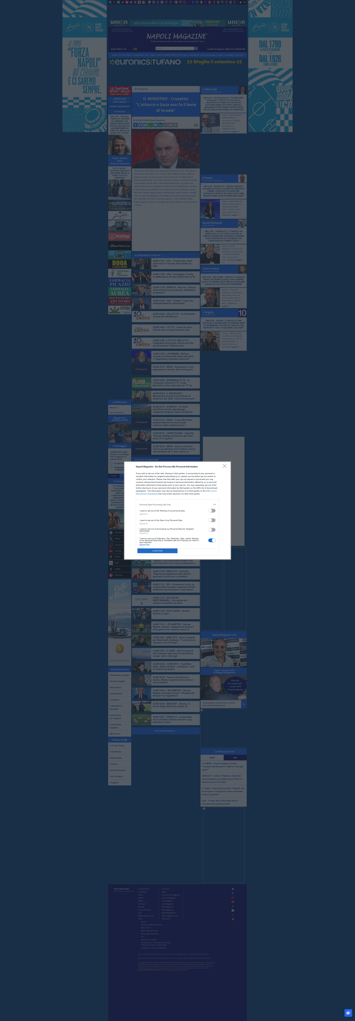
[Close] (225, 467)
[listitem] (177, 504)
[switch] (211, 511)
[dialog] (177, 510)
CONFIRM (157, 551)
